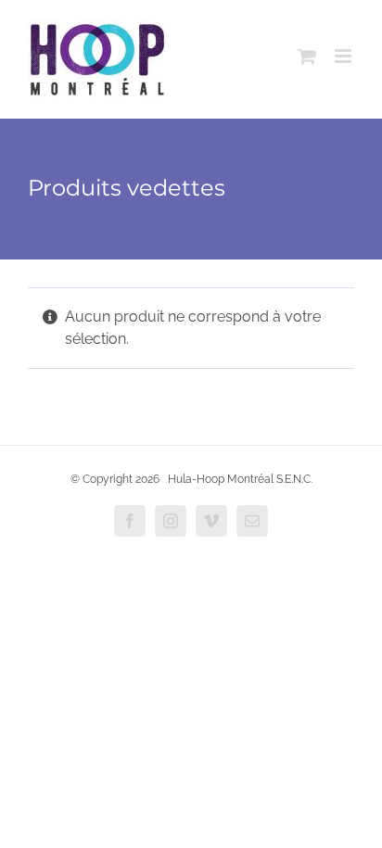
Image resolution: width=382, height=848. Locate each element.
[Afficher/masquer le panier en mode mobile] (307, 56)
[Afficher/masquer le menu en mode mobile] (344, 56)
